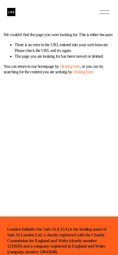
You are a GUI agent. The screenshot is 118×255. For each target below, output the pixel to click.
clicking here (70, 66)
